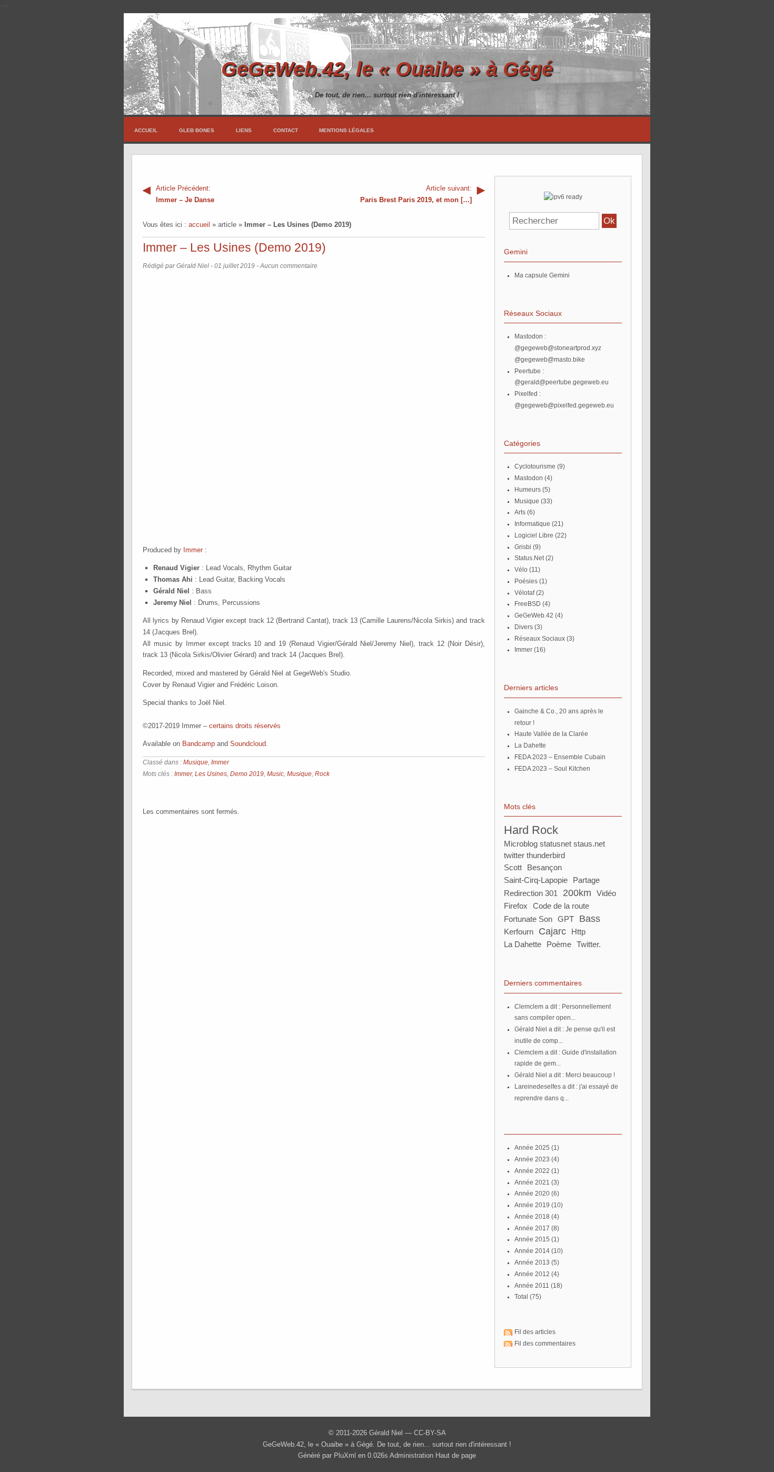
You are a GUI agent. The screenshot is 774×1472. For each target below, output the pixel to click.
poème (559, 944)
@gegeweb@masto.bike (549, 359)
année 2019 (532, 1205)
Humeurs (527, 489)
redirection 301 (531, 893)
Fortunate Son (528, 918)
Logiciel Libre (533, 535)
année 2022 (532, 1171)
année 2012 (532, 1274)
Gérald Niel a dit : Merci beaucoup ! (564, 1075)
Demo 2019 (247, 774)
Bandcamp (198, 744)
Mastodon (528, 478)
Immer (193, 550)
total (522, 1297)
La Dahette (530, 745)
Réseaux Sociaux (539, 638)
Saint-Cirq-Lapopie (536, 880)
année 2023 (532, 1159)
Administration (411, 1455)
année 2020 (532, 1193)
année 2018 (532, 1217)
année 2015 (532, 1239)
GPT (566, 918)
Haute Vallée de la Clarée (551, 734)
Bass (589, 918)
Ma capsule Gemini (542, 275)
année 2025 (532, 1148)
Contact (285, 130)
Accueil (145, 130)
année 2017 (532, 1228)
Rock (322, 774)
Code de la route (561, 905)
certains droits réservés (245, 726)
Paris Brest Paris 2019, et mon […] (416, 194)
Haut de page (455, 1455)
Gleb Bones (196, 130)
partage (586, 880)
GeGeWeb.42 (533, 615)
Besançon (544, 867)
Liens (244, 130)
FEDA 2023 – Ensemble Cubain (560, 757)
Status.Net (529, 558)
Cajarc (552, 931)
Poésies (526, 581)
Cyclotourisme (534, 466)
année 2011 (531, 1285)
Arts (519, 512)
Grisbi (522, 547)
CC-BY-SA (430, 1433)
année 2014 (532, 1251)
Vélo (521, 569)
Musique (195, 762)
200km (577, 892)
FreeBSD (527, 604)
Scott (513, 867)
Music (275, 774)
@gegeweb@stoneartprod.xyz (557, 348)
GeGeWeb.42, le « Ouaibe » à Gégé (387, 68)
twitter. (589, 944)
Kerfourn (518, 931)
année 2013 (532, 1262)
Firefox (516, 905)
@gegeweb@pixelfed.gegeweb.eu (564, 405)
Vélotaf (524, 593)
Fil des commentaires (544, 1343)
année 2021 (532, 1182)
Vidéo (606, 893)
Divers (523, 627)
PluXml (345, 1455)
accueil (199, 224)
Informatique (532, 524)
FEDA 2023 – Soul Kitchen (552, 768)
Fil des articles (534, 1332)
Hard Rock (531, 830)
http (578, 931)
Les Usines (211, 774)
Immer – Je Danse (185, 194)
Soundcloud (248, 744)
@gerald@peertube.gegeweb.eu (561, 382)
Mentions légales (346, 130)
